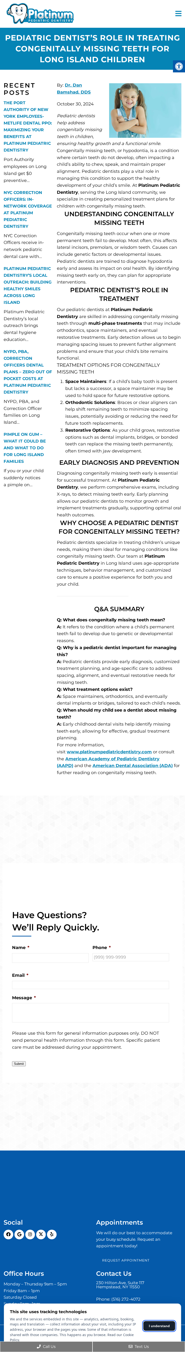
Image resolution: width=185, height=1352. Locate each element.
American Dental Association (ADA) (132, 765)
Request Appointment (126, 1260)
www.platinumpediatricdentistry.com (109, 752)
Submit (19, 1064)
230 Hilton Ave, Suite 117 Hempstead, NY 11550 (120, 1285)
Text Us (141, 1346)
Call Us (49, 1346)
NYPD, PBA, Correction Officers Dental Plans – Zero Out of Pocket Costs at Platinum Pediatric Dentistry (28, 372)
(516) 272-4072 (125, 1299)
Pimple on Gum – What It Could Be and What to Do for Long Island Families (25, 448)
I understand (159, 1326)
